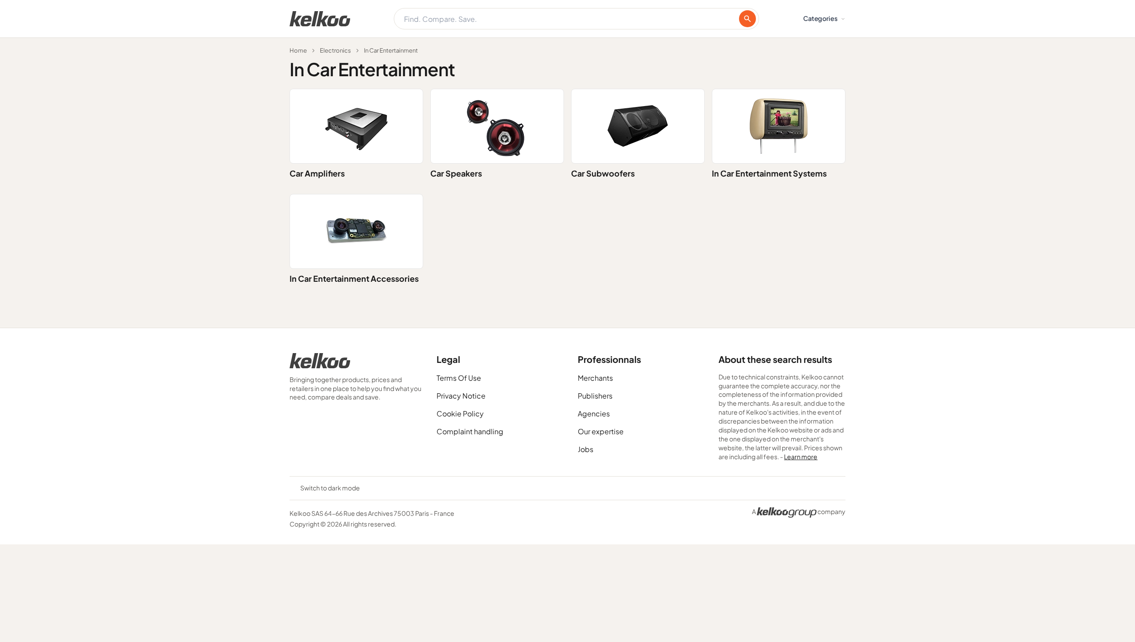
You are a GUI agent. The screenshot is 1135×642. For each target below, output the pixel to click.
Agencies (594, 413)
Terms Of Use (459, 378)
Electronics (335, 50)
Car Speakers (456, 173)
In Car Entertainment (391, 50)
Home (298, 50)
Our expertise (601, 431)
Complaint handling (470, 431)
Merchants (595, 378)
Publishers (595, 395)
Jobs (585, 449)
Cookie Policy (460, 413)
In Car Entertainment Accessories (354, 278)
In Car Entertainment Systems (769, 173)
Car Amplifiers (317, 173)
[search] (747, 18)
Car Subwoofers (603, 173)
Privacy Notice (461, 395)
